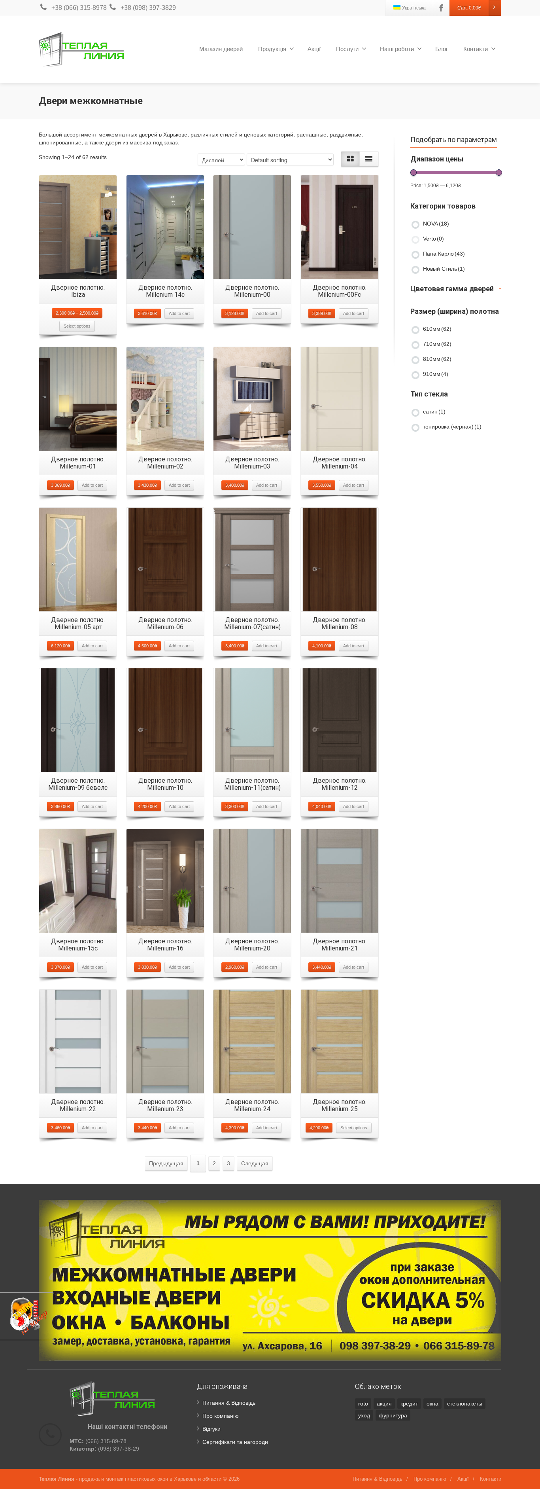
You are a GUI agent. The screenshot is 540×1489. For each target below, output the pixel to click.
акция (384, 1403)
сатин (434, 411)
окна (432, 1403)
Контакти (475, 49)
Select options (77, 326)
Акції (314, 49)
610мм (437, 329)
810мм (437, 359)
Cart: (469, 8)
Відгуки (211, 1429)
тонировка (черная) (452, 426)
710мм (437, 344)
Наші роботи (397, 49)
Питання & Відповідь (228, 1403)
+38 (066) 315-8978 (79, 7)
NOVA (436, 223)
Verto (433, 238)
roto (363, 1403)
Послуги (347, 49)
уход (364, 1415)
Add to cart (179, 313)
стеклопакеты (464, 1403)
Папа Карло (444, 253)
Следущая (254, 1163)
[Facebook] (441, 8)
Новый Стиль (444, 269)
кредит (409, 1403)
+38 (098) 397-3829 (148, 7)
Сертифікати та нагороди (235, 1442)
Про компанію (220, 1416)
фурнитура (393, 1415)
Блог (441, 49)
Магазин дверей (221, 49)
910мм (435, 374)
